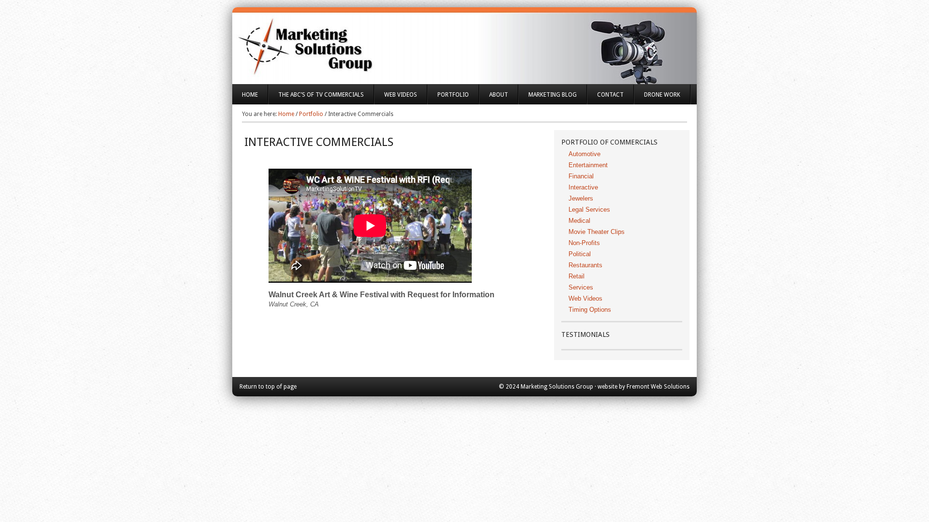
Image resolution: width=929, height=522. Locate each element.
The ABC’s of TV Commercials (316, 97)
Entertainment (588, 165)
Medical (579, 220)
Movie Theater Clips (597, 231)
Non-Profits (584, 242)
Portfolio (448, 97)
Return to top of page (268, 386)
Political (580, 254)
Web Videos (400, 94)
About (493, 97)
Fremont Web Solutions (658, 386)
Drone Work (662, 94)
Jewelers (581, 198)
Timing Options (590, 309)
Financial (581, 176)
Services (581, 287)
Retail (576, 276)
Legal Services (589, 209)
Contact (610, 94)
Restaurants (585, 265)
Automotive (584, 154)
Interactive (583, 187)
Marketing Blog (552, 94)
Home (250, 94)
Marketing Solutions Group (464, 38)
